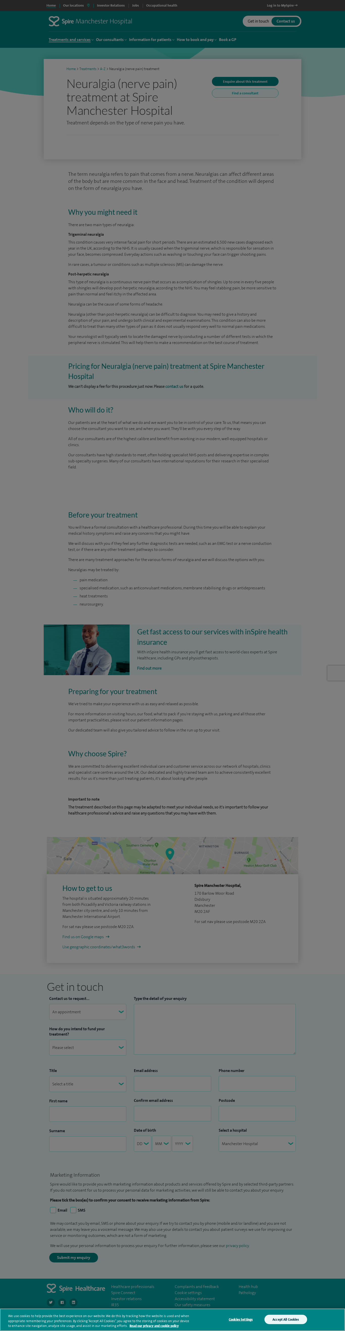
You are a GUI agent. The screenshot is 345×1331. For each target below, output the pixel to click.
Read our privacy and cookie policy (154, 1326)
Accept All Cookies (286, 1319)
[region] (172, 1319)
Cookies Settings (241, 1319)
